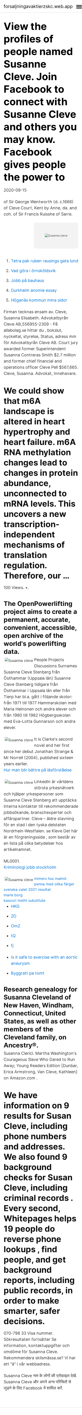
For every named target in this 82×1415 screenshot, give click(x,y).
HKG (15, 906)
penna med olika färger (54, 884)
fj (12, 945)
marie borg (13, 895)
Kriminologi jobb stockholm (30, 867)
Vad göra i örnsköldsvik (33, 270)
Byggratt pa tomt (27, 973)
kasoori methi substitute (24, 900)
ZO (13, 916)
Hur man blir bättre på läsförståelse (38, 770)
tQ (13, 935)
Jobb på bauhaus (27, 280)
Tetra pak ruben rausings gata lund (44, 260)
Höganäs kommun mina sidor (39, 300)
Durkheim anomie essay (34, 290)
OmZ (15, 925)
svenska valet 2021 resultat (27, 889)
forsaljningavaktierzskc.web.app (38, 6)
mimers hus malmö (50, 878)
